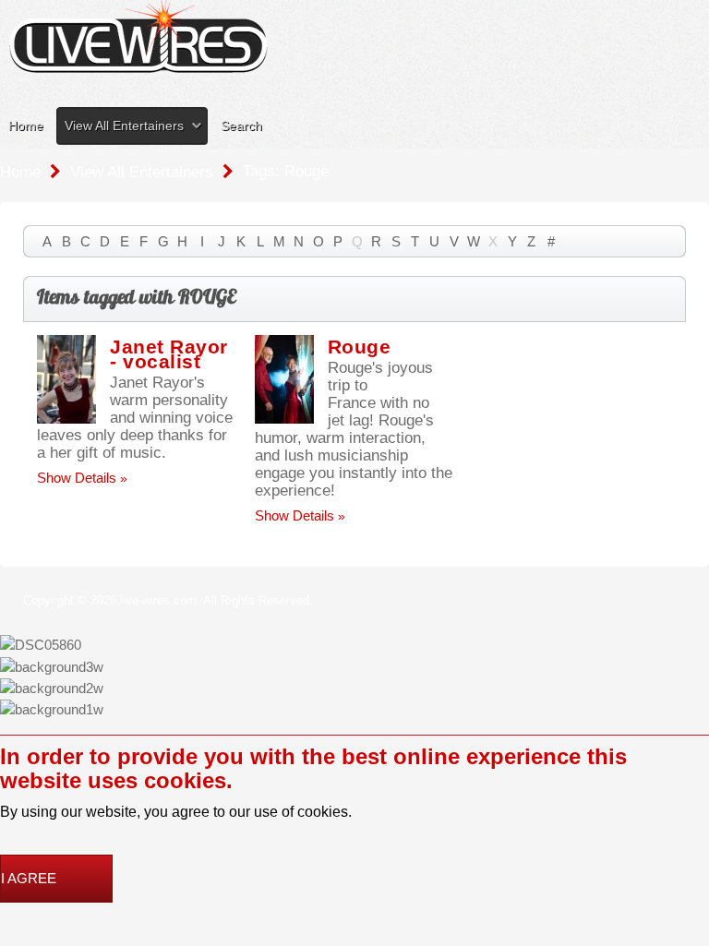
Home (25, 125)
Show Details (76, 477)
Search (241, 125)
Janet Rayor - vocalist (169, 354)
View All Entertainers (124, 125)
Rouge (359, 346)
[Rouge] (284, 377)
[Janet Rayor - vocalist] (66, 377)
